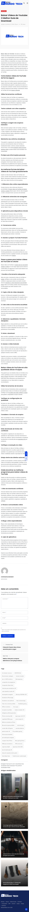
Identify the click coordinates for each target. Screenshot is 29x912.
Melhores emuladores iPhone (8, 722)
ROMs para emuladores (7, 743)
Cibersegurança (18, 679)
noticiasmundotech (7, 577)
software (3, 500)
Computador (4, 903)
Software (20, 901)
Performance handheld (7, 734)
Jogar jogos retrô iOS (20, 716)
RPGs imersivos (18, 743)
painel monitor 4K (6, 731)
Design (22, 903)
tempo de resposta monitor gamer (9, 753)
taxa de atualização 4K (7, 749)
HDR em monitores (6, 706)
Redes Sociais (13, 901)
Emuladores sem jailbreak (8, 700)
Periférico (4, 905)
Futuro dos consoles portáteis (8, 703)
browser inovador (20, 676)
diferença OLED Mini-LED (21, 694)
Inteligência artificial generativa (9, 713)
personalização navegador (8, 737)
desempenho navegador (7, 694)
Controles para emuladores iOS (9, 688)
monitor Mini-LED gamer (7, 728)
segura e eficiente (15, 90)
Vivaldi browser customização (19, 756)
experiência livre (22, 439)
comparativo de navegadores (8, 682)
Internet (13, 903)
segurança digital (6, 746)
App (3, 543)
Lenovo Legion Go (19, 719)
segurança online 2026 (18, 746)
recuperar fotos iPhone (7, 740)
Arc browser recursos (7, 673)
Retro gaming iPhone (19, 740)
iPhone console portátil (7, 716)
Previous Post (9, 644)
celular (2, 279)
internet (14, 255)
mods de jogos (20, 725)
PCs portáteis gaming (17, 731)
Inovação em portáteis (7, 709)
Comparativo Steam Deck (7, 685)
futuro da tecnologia (20, 700)
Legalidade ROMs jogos (7, 719)
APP (9, 903)
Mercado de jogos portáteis (8, 725)
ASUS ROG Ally (18, 673)
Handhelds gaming (22, 703)
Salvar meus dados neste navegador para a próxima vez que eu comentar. (14, 630)
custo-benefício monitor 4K (8, 691)
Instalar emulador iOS (19, 709)
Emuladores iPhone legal (7, 697)
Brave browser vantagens (7, 676)
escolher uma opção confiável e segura (18, 392)
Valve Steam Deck (6, 756)
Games (7, 901)
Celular (18, 903)
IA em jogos (15, 706)
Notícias (4, 11)
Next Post (5, 656)
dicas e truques (4, 376)
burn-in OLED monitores (7, 679)
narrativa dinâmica (20, 728)
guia (11, 268)
